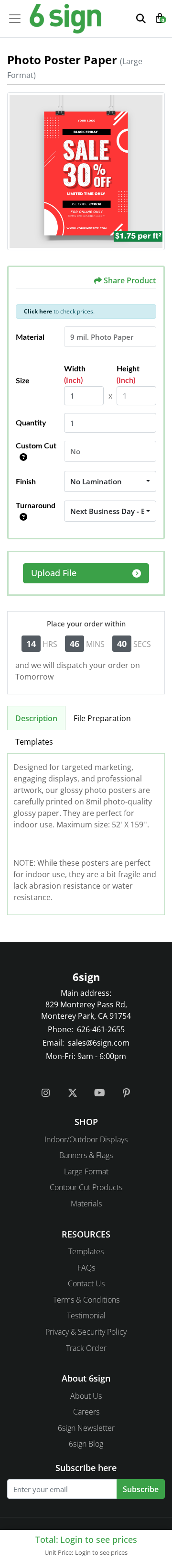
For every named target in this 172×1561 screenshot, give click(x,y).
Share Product (130, 280)
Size (23, 381)
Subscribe (141, 1489)
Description (36, 718)
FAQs (86, 1267)
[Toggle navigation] (18, 19)
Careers (86, 1411)
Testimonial (86, 1315)
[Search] (141, 18)
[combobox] (110, 481)
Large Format (86, 1171)
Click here (38, 311)
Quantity (31, 423)
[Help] (21, 457)
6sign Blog (86, 1443)
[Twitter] (72, 1095)
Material (30, 337)
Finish (26, 482)
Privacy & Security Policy (86, 1332)
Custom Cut (36, 446)
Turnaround (35, 506)
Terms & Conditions (86, 1299)
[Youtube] (99, 1095)
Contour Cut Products (86, 1187)
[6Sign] (65, 18)
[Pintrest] (126, 1095)
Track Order (86, 1348)
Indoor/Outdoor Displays (86, 1139)
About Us (86, 1396)
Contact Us (86, 1283)
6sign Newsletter (86, 1428)
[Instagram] (45, 1095)
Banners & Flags (86, 1155)
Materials (86, 1203)
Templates (34, 741)
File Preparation (102, 718)
